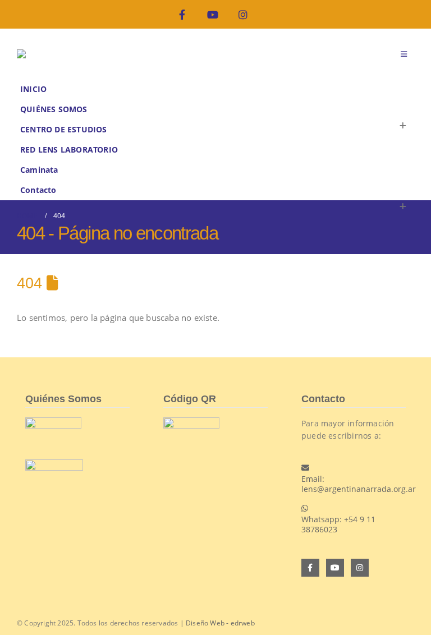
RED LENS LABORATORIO (69, 150)
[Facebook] (182, 14)
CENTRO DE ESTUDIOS (63, 130)
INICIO (33, 89)
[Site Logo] (45, 53)
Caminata (39, 170)
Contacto (38, 190)
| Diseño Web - (216, 623)
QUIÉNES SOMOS (54, 109)
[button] (403, 53)
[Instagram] (243, 14)
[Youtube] (212, 14)
